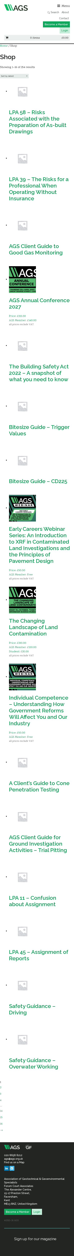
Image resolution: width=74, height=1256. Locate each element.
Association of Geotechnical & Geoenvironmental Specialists (19, 7)
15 (1, 1118)
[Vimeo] (12, 1168)
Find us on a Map (14, 1162)
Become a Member (56, 24)
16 (1, 1124)
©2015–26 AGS (11, 1220)
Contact (64, 18)
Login (64, 30)
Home (4, 46)
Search (54, 12)
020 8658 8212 (13, 1155)
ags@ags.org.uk (13, 1158)
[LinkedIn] (6, 1168)
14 (1, 1111)
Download (17, 142)
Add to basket (19, 329)
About (65, 12)
